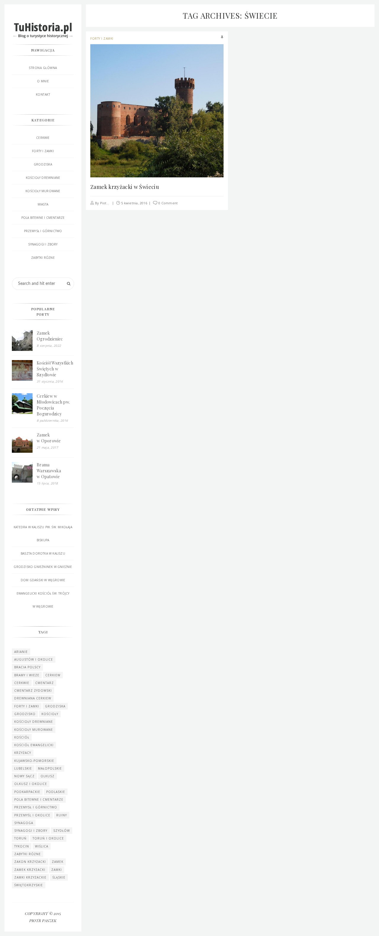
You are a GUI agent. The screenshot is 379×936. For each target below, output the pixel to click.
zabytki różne (27, 854)
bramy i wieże (26, 675)
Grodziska (43, 164)
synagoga (23, 823)
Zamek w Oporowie (49, 438)
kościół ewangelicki (34, 745)
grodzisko (25, 714)
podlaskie (55, 792)
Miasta (43, 204)
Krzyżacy (22, 753)
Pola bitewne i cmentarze (43, 218)
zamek (57, 862)
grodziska (55, 706)
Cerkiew (52, 675)
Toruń (20, 838)
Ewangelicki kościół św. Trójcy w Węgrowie (43, 600)
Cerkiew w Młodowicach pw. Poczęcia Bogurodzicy (53, 405)
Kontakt (43, 94)
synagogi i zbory (30, 831)
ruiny (61, 815)
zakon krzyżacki (30, 862)
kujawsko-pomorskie (34, 761)
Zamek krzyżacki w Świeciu (124, 186)
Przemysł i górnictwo (43, 231)
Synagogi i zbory (42, 244)
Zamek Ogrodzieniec (50, 336)
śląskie (58, 877)
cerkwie (21, 683)
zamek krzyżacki (29, 870)
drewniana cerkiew (32, 698)
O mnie (43, 81)
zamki (56, 870)
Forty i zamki (101, 38)
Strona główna (43, 68)
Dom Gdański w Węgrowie (43, 580)
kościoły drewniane (43, 178)
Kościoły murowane (42, 191)
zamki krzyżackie (30, 877)
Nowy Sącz (24, 776)
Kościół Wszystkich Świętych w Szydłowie (55, 369)
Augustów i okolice (33, 659)
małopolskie (50, 768)
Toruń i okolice (48, 838)
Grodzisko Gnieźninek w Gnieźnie (43, 567)
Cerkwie (42, 138)
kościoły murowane (33, 730)
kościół (21, 737)
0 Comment (168, 203)
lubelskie (23, 768)
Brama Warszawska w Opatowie (49, 470)
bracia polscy (27, 667)
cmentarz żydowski (33, 690)
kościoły (49, 714)
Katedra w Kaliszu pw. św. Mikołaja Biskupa (43, 533)
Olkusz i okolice (30, 784)
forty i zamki (26, 706)
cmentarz (44, 683)
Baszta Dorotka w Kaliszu (43, 553)
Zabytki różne (43, 258)
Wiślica (41, 846)
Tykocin (21, 846)
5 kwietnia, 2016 (134, 203)
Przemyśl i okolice (32, 815)
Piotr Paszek (110, 203)
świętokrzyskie (28, 885)
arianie (21, 652)
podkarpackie (27, 792)
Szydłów (61, 831)
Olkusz (47, 776)
